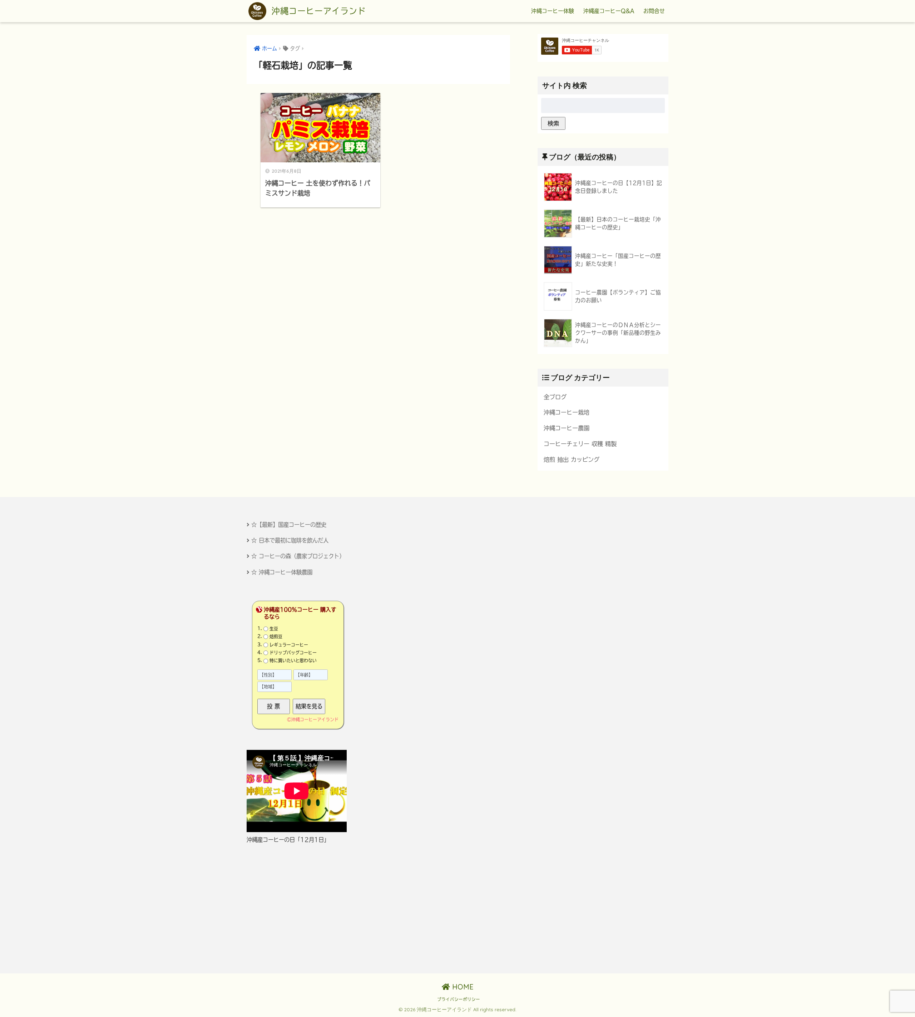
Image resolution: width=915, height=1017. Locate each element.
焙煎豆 (275, 636)
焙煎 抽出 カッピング (571, 459)
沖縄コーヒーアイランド (317, 11)
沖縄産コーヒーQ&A (608, 11)
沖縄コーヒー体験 (552, 11)
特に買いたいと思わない (293, 660)
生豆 (273, 629)
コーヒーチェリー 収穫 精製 (580, 444)
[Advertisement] (310, 908)
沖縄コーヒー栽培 (566, 412)
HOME (462, 986)
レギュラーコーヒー (288, 645)
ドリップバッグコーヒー (293, 652)
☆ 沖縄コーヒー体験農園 (281, 572)
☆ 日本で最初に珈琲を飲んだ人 (289, 540)
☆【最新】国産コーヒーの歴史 (288, 524)
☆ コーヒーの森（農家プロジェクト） (298, 556)
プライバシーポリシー (458, 999)
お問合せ (654, 11)
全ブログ (555, 397)
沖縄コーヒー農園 (566, 428)
